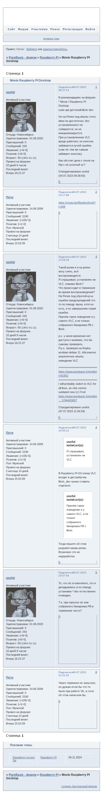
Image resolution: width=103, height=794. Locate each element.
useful (10, 92)
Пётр (9, 197)
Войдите (31, 49)
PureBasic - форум (22, 57)
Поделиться (65, 87)
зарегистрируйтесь (55, 49)
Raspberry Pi (49, 57)
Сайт (11, 29)
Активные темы (51, 38)
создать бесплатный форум (79, 786)
